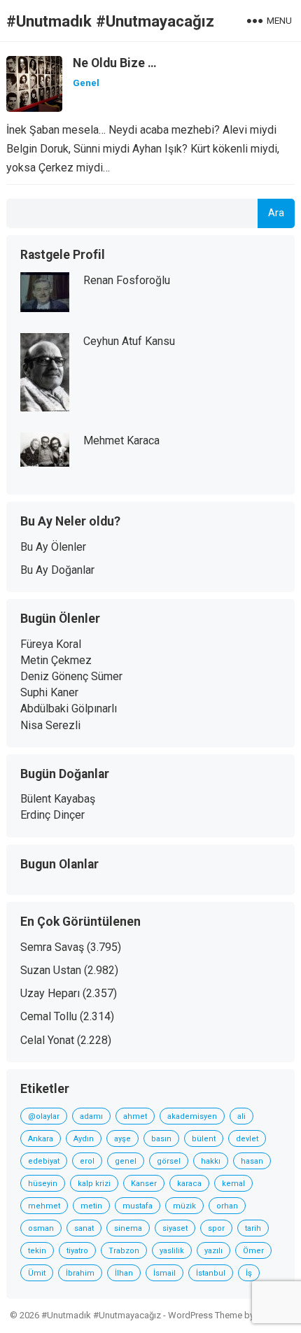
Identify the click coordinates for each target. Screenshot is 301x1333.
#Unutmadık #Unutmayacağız (110, 21)
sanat (84, 1228)
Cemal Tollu (48, 1016)
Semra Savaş (52, 947)
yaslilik (172, 1250)
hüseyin (42, 1183)
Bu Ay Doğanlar (57, 570)
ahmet (135, 1116)
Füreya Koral (50, 644)
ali (241, 1116)
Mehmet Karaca (121, 440)
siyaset (175, 1228)
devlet (247, 1138)
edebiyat (43, 1161)
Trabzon (123, 1250)
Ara (276, 213)
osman (41, 1228)
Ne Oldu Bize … (115, 63)
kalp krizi (94, 1183)
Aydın (84, 1138)
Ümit (37, 1273)
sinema (128, 1228)
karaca (189, 1183)
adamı (91, 1116)
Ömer (253, 1250)
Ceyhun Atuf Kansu (129, 341)
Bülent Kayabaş (57, 798)
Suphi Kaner (49, 692)
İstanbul (210, 1273)
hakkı (210, 1161)
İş (249, 1273)
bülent (204, 1138)
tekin (37, 1250)
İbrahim (80, 1273)
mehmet (44, 1206)
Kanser (144, 1183)
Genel (86, 83)
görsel (169, 1161)
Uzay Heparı (50, 993)
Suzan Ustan (50, 970)
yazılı (213, 1250)
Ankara (40, 1138)
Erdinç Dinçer (52, 814)
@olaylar (43, 1116)
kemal (233, 1183)
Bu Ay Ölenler (53, 546)
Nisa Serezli (50, 725)
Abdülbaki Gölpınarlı (68, 708)
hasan (252, 1161)
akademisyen (192, 1116)
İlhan (124, 1273)
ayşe (122, 1138)
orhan (227, 1206)
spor (216, 1228)
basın (161, 1138)
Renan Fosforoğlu (126, 280)
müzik (184, 1206)
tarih (253, 1228)
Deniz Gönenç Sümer (71, 676)
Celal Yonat (47, 1040)
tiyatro (77, 1250)
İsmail (164, 1273)
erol (87, 1161)
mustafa (137, 1206)
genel (125, 1161)
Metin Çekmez (56, 660)
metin (91, 1206)
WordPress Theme (205, 1315)
